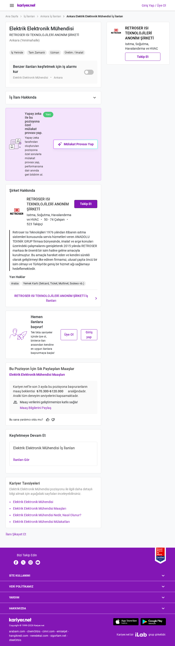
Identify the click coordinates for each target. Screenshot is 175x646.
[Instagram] (30, 562)
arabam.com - (18, 631)
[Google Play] (153, 621)
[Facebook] (16, 562)
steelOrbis (15, 640)
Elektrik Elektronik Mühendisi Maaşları (37, 374)
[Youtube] (38, 562)
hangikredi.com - (19, 635)
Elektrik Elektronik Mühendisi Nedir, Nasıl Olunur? (47, 515)
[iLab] (141, 634)
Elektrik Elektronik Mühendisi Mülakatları (41, 521)
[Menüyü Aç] (12, 5)
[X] (23, 562)
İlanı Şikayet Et (16, 534)
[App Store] (126, 621)
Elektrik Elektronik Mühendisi (33, 502)
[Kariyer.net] (20, 620)
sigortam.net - (59, 635)
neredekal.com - (40, 635)
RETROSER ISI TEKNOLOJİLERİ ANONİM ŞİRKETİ (44, 35)
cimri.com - (49, 631)
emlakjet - (63, 631)
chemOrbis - (34, 631)
